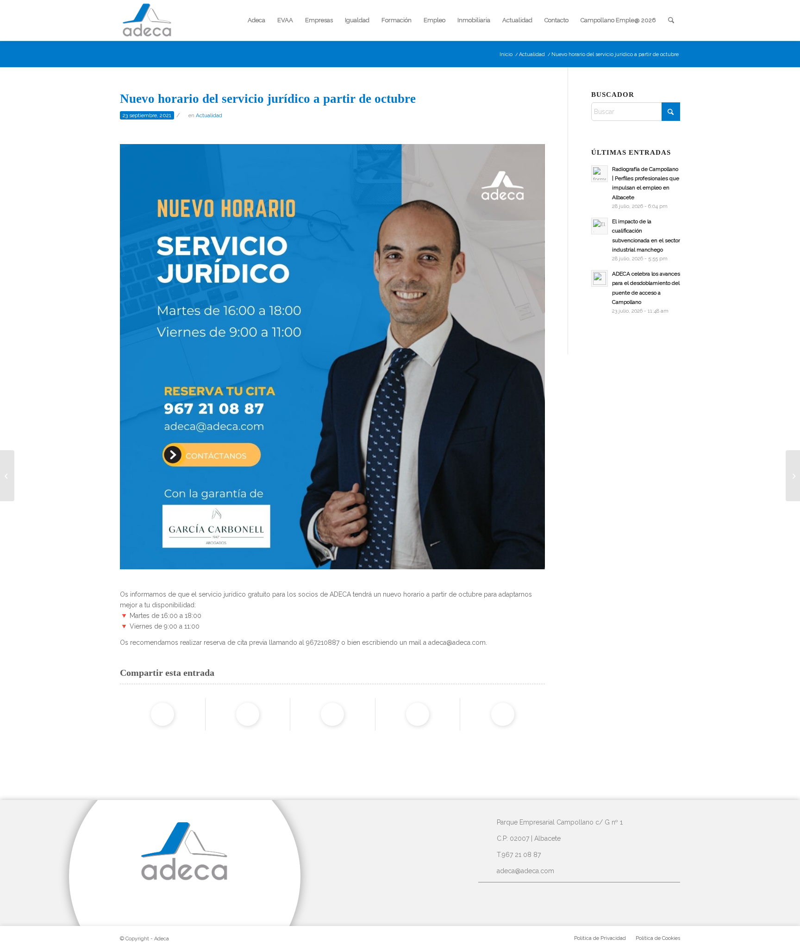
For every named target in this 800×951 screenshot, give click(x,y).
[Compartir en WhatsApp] (332, 714)
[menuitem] (256, 20)
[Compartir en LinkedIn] (417, 714)
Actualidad (209, 115)
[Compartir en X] (247, 714)
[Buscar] (671, 20)
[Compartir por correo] (502, 714)
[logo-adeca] (147, 20)
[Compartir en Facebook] (162, 714)
